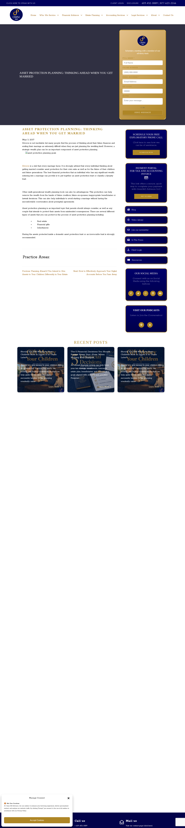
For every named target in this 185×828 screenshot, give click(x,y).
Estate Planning (92, 15)
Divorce (25, 166)
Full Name (128, 58)
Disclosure (133, 3)
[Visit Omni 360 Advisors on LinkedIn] (153, 293)
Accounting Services (115, 15)
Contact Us (168, 15)
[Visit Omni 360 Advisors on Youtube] (160, 293)
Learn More (54, 387)
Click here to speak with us (21, 3)
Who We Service (47, 15)
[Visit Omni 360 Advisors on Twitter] (138, 293)
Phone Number (130, 68)
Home (33, 15)
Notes (125, 96)
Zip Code (127, 86)
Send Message (142, 112)
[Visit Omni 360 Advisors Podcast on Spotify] (141, 325)
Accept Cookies (37, 820)
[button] (68, 798)
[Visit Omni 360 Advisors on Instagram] (145, 293)
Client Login (117, 3)
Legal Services (138, 15)
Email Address (130, 77)
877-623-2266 (168, 3)
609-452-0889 (150, 3)
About (154, 15)
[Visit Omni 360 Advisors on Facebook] (131, 293)
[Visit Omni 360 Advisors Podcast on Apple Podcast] (150, 325)
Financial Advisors (70, 15)
